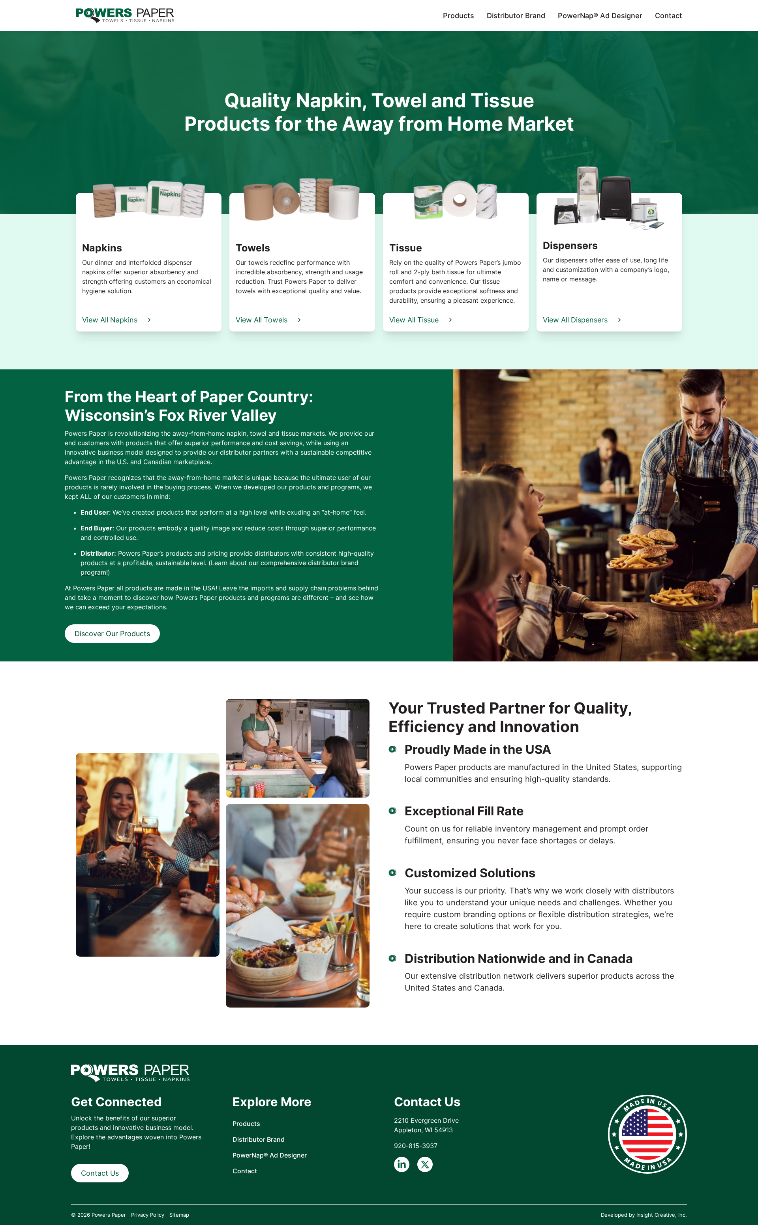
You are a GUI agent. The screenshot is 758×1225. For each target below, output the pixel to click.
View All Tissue (414, 320)
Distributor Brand (516, 15)
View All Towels (261, 320)
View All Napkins (109, 320)
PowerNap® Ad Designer (600, 15)
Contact (668, 15)
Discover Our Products (112, 633)
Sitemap (179, 1215)
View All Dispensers (575, 320)
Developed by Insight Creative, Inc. (644, 1215)
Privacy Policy (147, 1215)
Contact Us (100, 1173)
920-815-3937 (415, 1146)
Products (458, 15)
